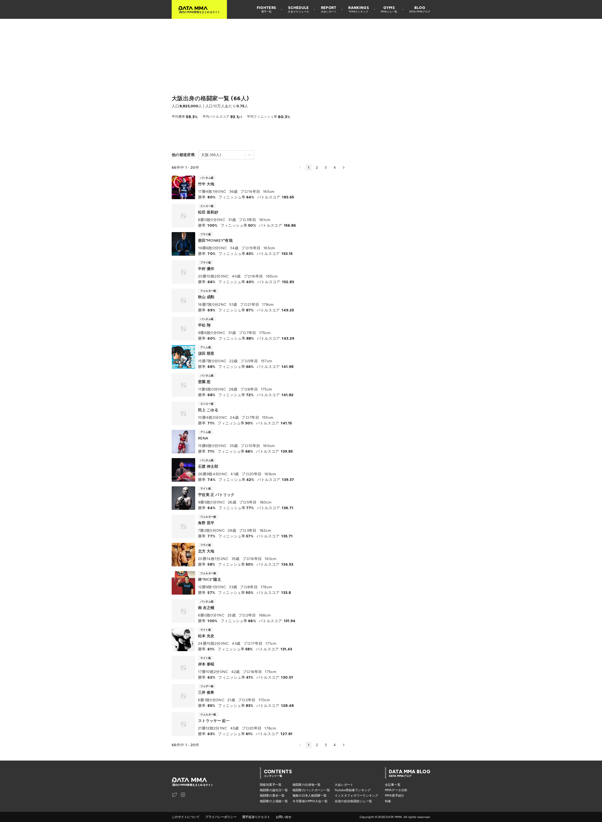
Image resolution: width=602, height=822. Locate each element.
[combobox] (201, 155)
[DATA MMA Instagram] (183, 795)
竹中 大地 (206, 184)
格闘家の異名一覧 (272, 795)
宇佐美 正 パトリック (216, 494)
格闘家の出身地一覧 (307, 784)
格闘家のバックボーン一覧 (311, 790)
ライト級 (205, 488)
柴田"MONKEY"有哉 (215, 240)
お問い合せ (283, 817)
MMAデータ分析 (396, 790)
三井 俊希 (206, 692)
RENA (203, 438)
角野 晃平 (206, 523)
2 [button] (317, 167)
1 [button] (308, 167)
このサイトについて (186, 817)
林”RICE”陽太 (209, 579)
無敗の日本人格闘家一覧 (310, 795)
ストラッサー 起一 (214, 720)
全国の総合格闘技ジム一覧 (353, 801)
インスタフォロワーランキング (356, 795)
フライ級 (205, 234)
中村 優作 (206, 268)
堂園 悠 (204, 381)
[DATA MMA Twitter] (174, 795)
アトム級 (205, 347)
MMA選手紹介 (394, 795)
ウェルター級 (208, 290)
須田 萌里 (206, 353)
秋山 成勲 (206, 297)
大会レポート (344, 784)
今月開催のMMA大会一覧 (310, 801)
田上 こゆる (208, 410)
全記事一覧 (392, 784)
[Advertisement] (301, 52)
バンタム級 (207, 177)
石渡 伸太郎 (208, 466)
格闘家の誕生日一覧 (274, 790)
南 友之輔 (206, 607)
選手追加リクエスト (256, 817)
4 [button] (334, 167)
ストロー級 (207, 206)
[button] (300, 167)
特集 (388, 801)
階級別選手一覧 (271, 784)
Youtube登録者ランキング (353, 790)
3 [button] (326, 167)
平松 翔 (204, 325)
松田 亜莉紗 (208, 212)
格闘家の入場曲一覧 (274, 801)
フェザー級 (207, 686)
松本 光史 (206, 636)
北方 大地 (206, 551)
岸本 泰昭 (206, 664)
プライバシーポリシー (221, 817)
